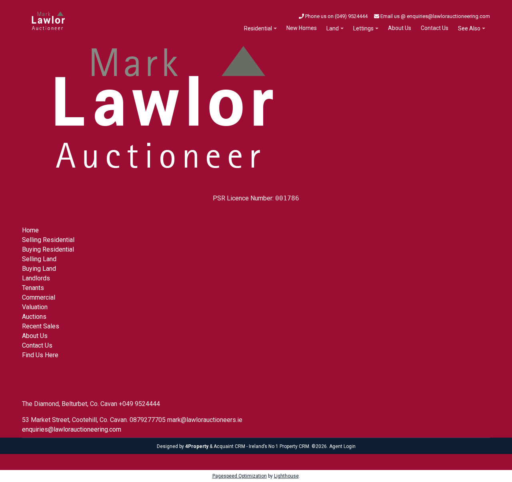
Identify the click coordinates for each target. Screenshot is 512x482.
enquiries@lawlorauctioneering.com (71, 429)
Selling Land (39, 259)
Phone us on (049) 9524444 (336, 16)
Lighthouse (286, 476)
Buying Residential (48, 249)
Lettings (363, 28)
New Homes (301, 28)
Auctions (34, 316)
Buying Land (39, 268)
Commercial (38, 297)
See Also (469, 28)
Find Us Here (40, 355)
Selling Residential (48, 240)
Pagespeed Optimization (239, 476)
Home (30, 230)
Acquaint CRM (229, 446)
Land (332, 28)
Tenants (33, 288)
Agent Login (342, 446)
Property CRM (294, 446)
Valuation (35, 307)
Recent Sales (40, 326)
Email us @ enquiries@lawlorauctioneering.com (434, 16)
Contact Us (434, 28)
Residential (258, 28)
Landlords (36, 278)
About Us (399, 28)
